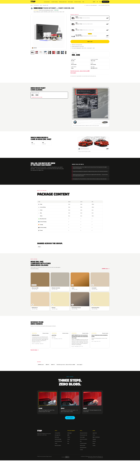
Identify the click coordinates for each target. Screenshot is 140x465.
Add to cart (89, 41)
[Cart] (100, 2)
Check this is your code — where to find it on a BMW (79, 71)
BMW (41, 5)
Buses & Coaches (58, 445)
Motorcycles (57, 437)
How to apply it (73, 72)
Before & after (82, 445)
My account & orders (83, 433)
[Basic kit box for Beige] (32, 52)
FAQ (83, 1)
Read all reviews (34, 350)
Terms (94, 435)
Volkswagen (69, 433)
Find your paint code (63, 1)
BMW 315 (47, 364)
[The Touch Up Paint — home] (33, 2)
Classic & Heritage (58, 439)
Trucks (56, 443)
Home (32, 5)
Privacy (94, 443)
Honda (68, 439)
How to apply (70, 1)
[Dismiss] (15, 461)
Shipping (94, 439)
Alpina (39, 246)
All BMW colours (41, 364)
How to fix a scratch (83, 439)
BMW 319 (53, 364)
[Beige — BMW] (37, 52)
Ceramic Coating (54, 1)
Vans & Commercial (58, 441)
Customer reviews (77, 1)
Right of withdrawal (96, 437)
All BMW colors (105, 268)
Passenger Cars (57, 435)
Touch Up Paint (47, 1)
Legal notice (95, 433)
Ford (68, 441)
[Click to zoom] (48, 32)
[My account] (97, 2)
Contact (81, 449)
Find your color (105, 1)
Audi (68, 443)
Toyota (68, 437)
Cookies (94, 445)
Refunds (94, 441)
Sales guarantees (83, 447)
